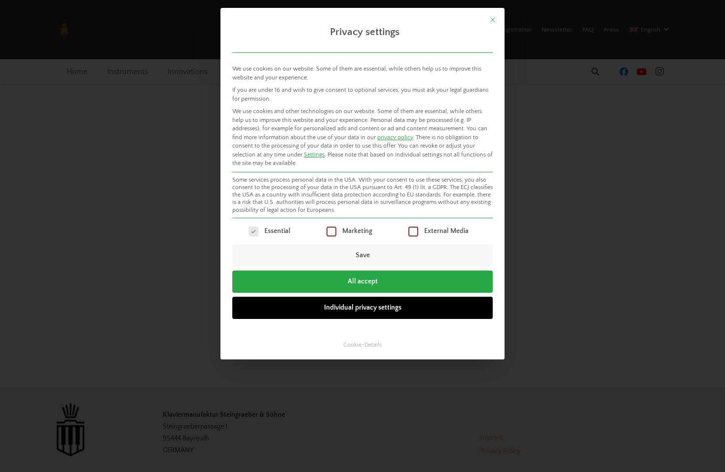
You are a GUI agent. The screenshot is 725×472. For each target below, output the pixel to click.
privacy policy (395, 137)
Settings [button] (314, 155)
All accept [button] (363, 281)
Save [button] (363, 255)
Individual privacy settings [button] (362, 308)
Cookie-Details (362, 345)
